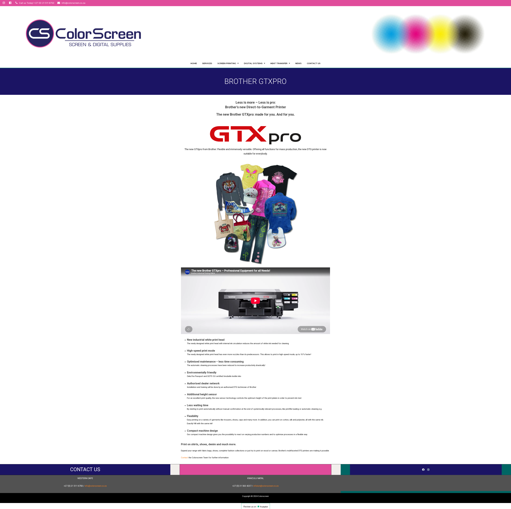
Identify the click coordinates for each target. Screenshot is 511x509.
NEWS (298, 63)
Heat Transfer (278, 63)
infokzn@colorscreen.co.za (266, 486)
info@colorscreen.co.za (73, 3)
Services (207, 63)
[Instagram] (428, 469)
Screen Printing (226, 63)
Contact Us (313, 63)
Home (194, 63)
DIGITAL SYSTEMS (253, 63)
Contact (184, 457)
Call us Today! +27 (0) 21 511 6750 (36, 3)
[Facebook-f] (423, 469)
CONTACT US (85, 469)
